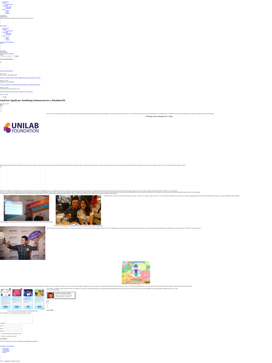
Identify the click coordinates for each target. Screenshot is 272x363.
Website (2, 331)
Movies (7, 10)
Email (1, 328)
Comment (2, 323)
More (4, 9)
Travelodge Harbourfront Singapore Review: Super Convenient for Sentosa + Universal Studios (16, 91)
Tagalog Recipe (9, 4)
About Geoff (6, 1)
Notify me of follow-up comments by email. (11, 333)
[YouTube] (0, 23)
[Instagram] (0, 22)
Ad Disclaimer (6, 351)
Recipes (4, 3)
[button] (1, 43)
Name (2, 325)
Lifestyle (8, 13)
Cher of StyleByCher (73, 225)
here (58, 289)
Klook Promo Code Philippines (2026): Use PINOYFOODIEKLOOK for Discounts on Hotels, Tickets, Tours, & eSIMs (20, 77)
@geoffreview (3, 15)
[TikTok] (0, 24)
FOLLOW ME (3, 25)
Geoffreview (7, 361)
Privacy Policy (6, 349)
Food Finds (5, 5)
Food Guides (8, 6)
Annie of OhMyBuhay (97, 225)
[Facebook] (0, 19)
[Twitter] (0, 20)
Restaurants (8, 8)
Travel (7, 12)
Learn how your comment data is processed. (27, 341)
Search (16, 56)
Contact (4, 352)
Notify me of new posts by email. (9, 336)
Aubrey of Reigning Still (84, 225)
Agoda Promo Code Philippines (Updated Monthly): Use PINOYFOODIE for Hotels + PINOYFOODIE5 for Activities (20, 84)
